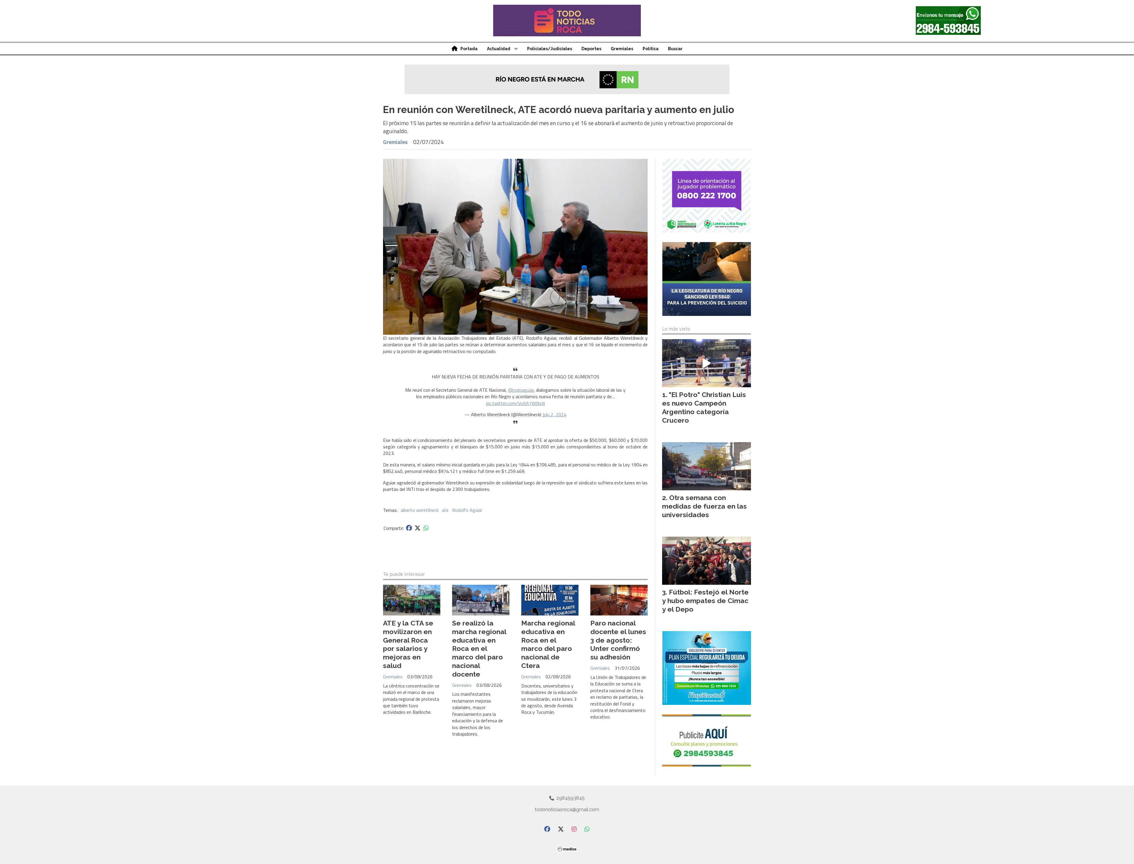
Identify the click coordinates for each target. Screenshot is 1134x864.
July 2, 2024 (554, 414)
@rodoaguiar (521, 389)
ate (445, 510)
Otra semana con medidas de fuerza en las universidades (704, 506)
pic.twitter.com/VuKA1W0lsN (515, 403)
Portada (469, 48)
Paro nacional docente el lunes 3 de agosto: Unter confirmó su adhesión (618, 640)
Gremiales (622, 48)
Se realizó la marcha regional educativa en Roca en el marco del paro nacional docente (479, 648)
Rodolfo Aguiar (467, 510)
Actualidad (498, 48)
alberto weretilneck (420, 510)
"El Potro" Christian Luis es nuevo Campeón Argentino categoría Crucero (704, 407)
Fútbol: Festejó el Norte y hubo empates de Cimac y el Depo (705, 600)
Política (651, 48)
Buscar (675, 48)
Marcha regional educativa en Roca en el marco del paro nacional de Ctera (548, 644)
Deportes (591, 48)
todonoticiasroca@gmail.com (567, 809)
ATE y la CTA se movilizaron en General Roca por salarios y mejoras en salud (408, 644)
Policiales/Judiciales (549, 48)
